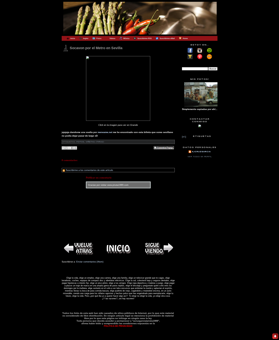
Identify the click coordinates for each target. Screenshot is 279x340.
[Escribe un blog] (66, 148)
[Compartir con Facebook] (72, 148)
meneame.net (105, 132)
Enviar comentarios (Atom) (89, 261)
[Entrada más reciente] (78, 248)
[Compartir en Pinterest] (75, 148)
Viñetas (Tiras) (95, 142)
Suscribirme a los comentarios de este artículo (89, 170)
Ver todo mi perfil (200, 157)
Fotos (80, 142)
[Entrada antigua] (158, 248)
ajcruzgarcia (201, 152)
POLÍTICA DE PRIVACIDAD (118, 326)
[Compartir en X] (69, 148)
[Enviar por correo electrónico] (63, 148)
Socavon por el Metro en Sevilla (96, 48)
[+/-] (184, 136)
